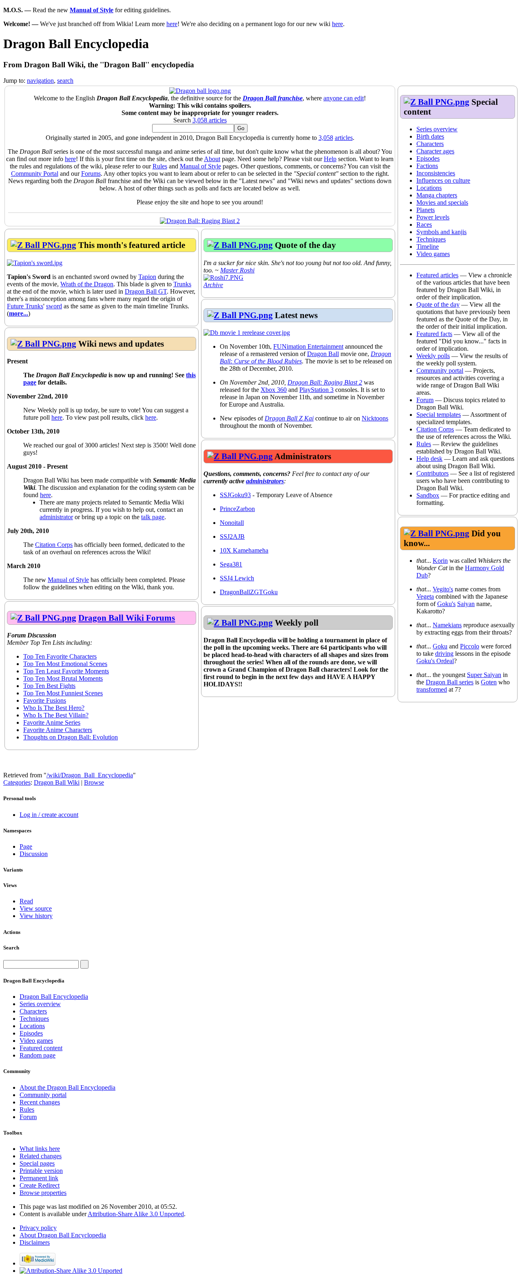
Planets (425, 209)
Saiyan (466, 603)
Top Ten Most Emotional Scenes (65, 663)
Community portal (439, 370)
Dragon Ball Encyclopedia (54, 996)
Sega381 (231, 564)
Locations (429, 187)
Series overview (437, 129)
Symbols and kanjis (441, 231)
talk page (152, 516)
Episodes (428, 158)
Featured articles (437, 275)
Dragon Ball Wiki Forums (126, 617)
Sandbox (427, 495)
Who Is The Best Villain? (55, 715)
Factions (427, 165)
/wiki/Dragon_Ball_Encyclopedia (89, 775)
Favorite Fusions (44, 700)
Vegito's (443, 589)
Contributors (432, 473)
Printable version (41, 1170)
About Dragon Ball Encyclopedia (63, 1235)
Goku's (446, 603)
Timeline (427, 246)
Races (424, 224)
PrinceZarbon (237, 508)
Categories (17, 782)
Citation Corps (435, 429)
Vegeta (425, 596)
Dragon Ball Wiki (57, 782)
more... (18, 313)
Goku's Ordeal (435, 660)
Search (11, 948)
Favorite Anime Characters (57, 729)
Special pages (37, 1163)
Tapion (147, 276)
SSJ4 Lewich (237, 578)
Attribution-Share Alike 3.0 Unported (136, 1213)
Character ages (435, 151)
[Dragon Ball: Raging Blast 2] (200, 220)
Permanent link (39, 1178)
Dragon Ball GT (146, 291)
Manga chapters (436, 195)
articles (344, 137)
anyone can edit (343, 98)
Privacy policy (38, 1227)
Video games (433, 253)
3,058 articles (209, 120)
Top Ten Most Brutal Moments (63, 678)
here (171, 23)
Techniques (431, 239)
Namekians (447, 625)
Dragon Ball (323, 353)
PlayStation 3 (316, 389)
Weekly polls (433, 355)
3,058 (326, 137)
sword (54, 306)
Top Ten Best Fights (49, 685)
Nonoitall (232, 522)
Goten (489, 682)
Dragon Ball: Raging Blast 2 (325, 382)
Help (330, 158)
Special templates (438, 414)
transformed (431, 689)
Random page (37, 1055)
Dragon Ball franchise (273, 98)
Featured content (41, 1047)
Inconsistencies (435, 173)
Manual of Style (91, 10)
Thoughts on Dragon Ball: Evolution (70, 737)
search (65, 80)
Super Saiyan (484, 674)
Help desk (429, 458)
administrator (56, 516)
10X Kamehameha (244, 550)
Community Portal (34, 173)
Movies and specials (442, 202)
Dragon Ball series (449, 682)
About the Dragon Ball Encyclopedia (67, 1087)
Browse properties (43, 1192)
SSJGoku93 (235, 494)
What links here (40, 1148)
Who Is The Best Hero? (53, 707)
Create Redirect (40, 1185)
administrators (265, 481)
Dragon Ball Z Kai (289, 418)
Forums (91, 173)
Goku (440, 646)
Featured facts (434, 333)
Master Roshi (237, 270)
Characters (430, 143)
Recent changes (40, 1102)
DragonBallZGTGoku (249, 592)
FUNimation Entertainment (308, 346)
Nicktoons (375, 418)
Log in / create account (49, 814)
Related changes (41, 1156)
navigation (40, 80)
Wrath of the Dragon (86, 284)
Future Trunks (25, 306)
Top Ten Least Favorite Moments (66, 671)
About (212, 158)
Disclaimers (35, 1242)
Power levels (432, 217)
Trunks (182, 284)
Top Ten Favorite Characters (60, 656)
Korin (440, 560)
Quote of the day (438, 304)
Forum (425, 399)
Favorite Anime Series (51, 722)
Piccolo (469, 646)
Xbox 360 (274, 389)
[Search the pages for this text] (84, 964)
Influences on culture (443, 180)
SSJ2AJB (232, 536)
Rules (423, 443)
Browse (94, 782)
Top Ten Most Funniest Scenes (63, 693)
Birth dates (430, 136)
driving (444, 653)
